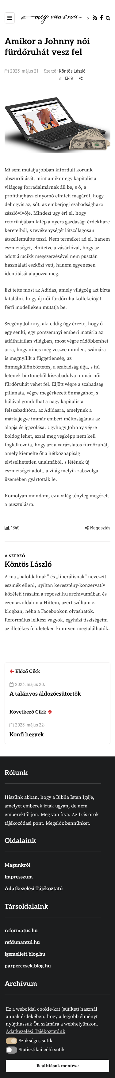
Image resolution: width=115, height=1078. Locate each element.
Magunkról (17, 865)
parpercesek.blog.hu (28, 966)
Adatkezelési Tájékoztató (34, 889)
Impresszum (19, 877)
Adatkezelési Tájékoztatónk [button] (35, 1031)
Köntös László (72, 71)
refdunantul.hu (22, 942)
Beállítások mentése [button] (57, 1066)
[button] (11, 1041)
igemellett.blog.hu (25, 954)
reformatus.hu (21, 931)
